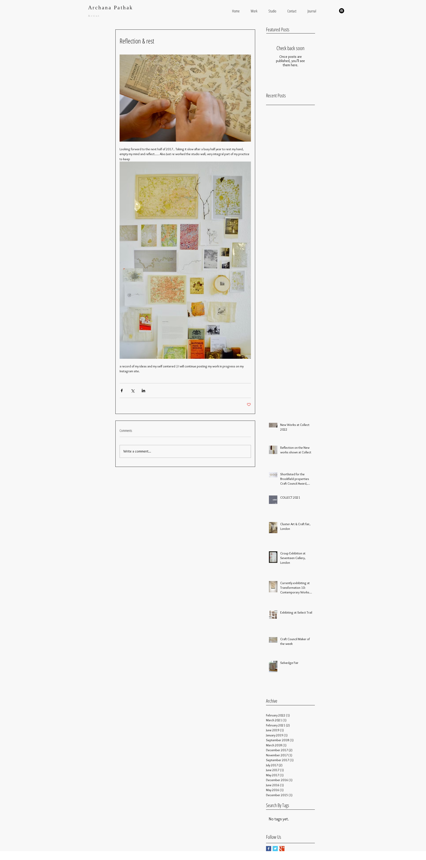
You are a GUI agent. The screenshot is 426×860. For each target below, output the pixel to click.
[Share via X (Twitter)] (132, 390)
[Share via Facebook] (122, 390)
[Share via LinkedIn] (143, 390)
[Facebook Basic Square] (268, 848)
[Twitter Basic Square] (275, 848)
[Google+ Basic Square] (281, 848)
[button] (254, 11)
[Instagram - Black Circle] (341, 10)
